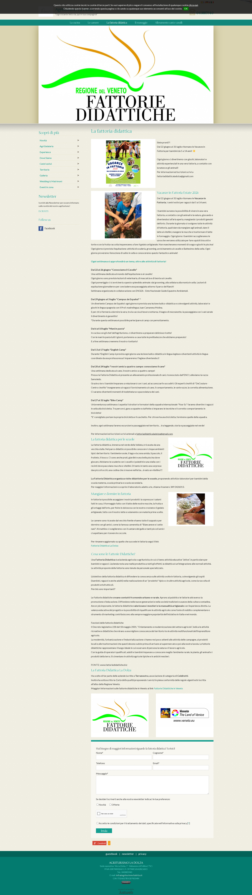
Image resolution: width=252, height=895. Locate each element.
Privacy (142, 853)
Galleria (44, 175)
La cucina (75, 22)
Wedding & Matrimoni (51, 181)
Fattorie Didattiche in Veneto (168, 688)
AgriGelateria (46, 146)
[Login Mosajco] (126, 883)
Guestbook (111, 853)
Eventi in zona (46, 187)
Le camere (93, 22)
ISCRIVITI (43, 211)
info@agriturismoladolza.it (129, 875)
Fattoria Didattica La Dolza (104, 545)
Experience (45, 152)
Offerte (115, 804)
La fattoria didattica (116, 22)
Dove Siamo (46, 157)
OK (186, 8)
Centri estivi (46, 163)
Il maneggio (141, 22)
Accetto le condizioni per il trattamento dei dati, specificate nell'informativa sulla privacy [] (144, 823)
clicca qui (193, 5)
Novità (102, 804)
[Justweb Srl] (126, 891)
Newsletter (128, 853)
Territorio (44, 169)
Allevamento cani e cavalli (168, 22)
